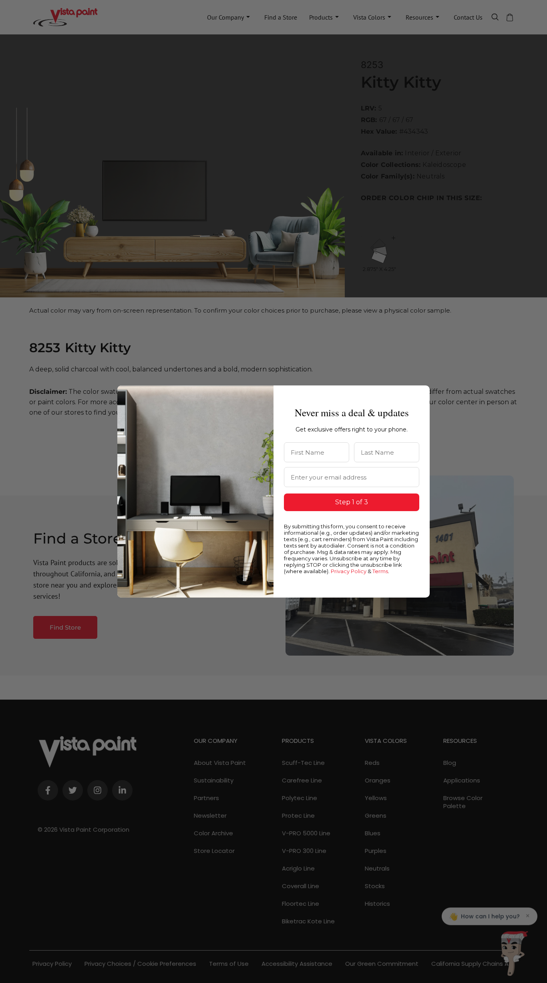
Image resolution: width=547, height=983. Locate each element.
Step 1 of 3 (351, 502)
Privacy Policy (348, 571)
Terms (380, 571)
